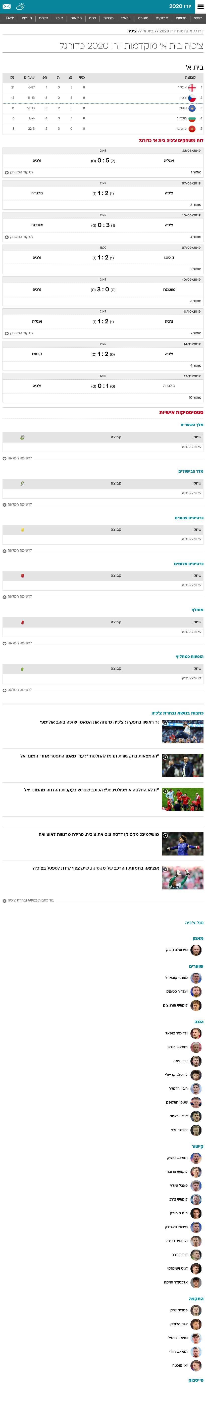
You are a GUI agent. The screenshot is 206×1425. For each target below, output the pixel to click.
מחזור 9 (195, 365)
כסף (92, 18)
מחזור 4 (195, 237)
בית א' (148, 31)
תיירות (27, 18)
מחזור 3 (195, 205)
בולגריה (37, 193)
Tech (10, 18)
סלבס (43, 18)
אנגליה (169, 161)
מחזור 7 (196, 333)
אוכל (59, 18)
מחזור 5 (195, 269)
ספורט (143, 18)
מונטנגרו (37, 225)
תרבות (108, 18)
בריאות (76, 18)
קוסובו (169, 258)
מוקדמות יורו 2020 (176, 31)
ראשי (198, 18)
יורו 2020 (180, 6)
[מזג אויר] (20, 7)
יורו (200, 31)
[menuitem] (181, 18)
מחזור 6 (195, 301)
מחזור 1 (196, 172)
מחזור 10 (195, 397)
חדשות (181, 18)
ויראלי (126, 18)
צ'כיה (132, 31)
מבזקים (162, 18)
